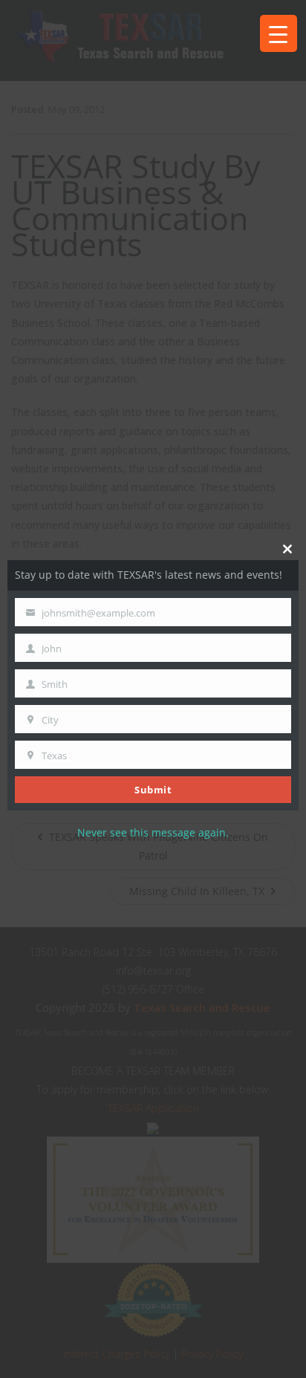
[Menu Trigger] (278, 33)
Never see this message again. (153, 832)
